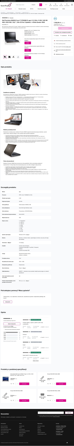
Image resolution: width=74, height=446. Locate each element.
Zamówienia (3, 423)
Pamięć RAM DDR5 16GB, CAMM (53, 390)
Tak (43, 326)
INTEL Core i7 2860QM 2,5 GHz (34, 30)
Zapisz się (69, 412)
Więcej (27, 234)
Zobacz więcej (36, 360)
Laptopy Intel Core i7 (25, 12)
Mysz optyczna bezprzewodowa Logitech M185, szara (34, 46)
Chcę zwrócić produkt (5, 430)
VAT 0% (31, 8)
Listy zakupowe (22, 429)
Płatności (39, 429)
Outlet (63, 8)
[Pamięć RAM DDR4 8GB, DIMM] (5, 396)
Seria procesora (18, 12)
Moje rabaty (21, 434)
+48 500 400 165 (59, 429)
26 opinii (11, 17)
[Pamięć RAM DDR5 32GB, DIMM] (42, 379)
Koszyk (20, 427)
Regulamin (39, 430)
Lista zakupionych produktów (24, 430)
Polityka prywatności (41, 432)
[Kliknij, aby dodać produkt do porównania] (11, 384)
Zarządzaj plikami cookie (42, 434)
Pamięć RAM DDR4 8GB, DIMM (16, 390)
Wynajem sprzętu (22, 8)
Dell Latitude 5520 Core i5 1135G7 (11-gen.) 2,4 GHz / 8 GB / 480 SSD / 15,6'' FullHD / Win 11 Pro (22, 374)
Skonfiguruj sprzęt (54, 8)
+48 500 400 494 (59, 434)
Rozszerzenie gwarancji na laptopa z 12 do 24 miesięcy (34, 53)
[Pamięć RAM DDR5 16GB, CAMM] (42, 396)
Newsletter (5, 414)
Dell (20, 191)
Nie (47, 326)
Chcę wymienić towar (4, 432)
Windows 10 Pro (35, 34)
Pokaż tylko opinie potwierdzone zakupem (12, 329)
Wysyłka (39, 427)
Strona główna (3, 12)
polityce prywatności (56, 416)
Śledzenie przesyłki (4, 427)
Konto (20, 423)
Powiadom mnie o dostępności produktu (63, 32)
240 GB (33, 33)
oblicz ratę (68, 46)
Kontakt (2, 434)
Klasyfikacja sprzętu (42, 8)
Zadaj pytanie (7, 301)
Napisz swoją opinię (12, 323)
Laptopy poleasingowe (10, 12)
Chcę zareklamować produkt (6, 429)
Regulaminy (40, 423)
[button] (4, 41)
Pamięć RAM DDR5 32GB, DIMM (53, 374)
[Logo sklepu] (6, 5)
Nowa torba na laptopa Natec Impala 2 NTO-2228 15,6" (34, 38)
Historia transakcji (22, 432)
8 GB (33, 31)
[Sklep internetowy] (70, 442)
